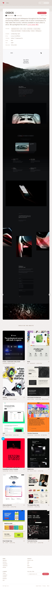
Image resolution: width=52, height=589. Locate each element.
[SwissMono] (14, 453)
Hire (28, 562)
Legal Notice (38, 585)
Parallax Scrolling (26, 30)
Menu (7, 2)
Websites (5, 560)
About (48, 585)
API (28, 563)
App (28, 363)
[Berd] (38, 345)
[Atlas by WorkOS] (14, 489)
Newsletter (29, 567)
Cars (21, 28)
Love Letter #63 (32, 24)
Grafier (12, 38)
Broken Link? (44, 15)
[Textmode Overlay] (38, 525)
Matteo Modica (10, 15)
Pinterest (5, 578)
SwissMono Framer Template (10, 469)
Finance (6, 542)
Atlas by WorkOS (7, 505)
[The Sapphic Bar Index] (38, 489)
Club (25, 28)
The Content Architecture (34, 397)
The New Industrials (32, 433)
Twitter (4, 573)
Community (29, 28)
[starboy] (14, 381)
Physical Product (12, 399)
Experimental (32, 363)
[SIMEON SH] (38, 453)
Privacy (44, 585)
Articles (4, 567)
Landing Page (14, 33)
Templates (5, 563)
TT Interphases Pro (18, 38)
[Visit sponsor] (24, 361)
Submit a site (30, 560)
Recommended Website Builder (9, 363)
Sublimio (19, 15)
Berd (28, 361)
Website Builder (45, 399)
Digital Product (30, 399)
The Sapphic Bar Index (33, 505)
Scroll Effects (17, 36)
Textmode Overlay (32, 541)
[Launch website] (48, 361)
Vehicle (32, 30)
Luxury (12, 36)
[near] (14, 417)
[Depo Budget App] (14, 525)
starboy (5, 397)
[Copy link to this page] (16, 13)
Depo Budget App (7, 541)
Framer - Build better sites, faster (11, 361)
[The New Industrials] (38, 417)
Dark (12, 40)
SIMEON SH (30, 469)
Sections (4, 562)
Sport (19, 33)
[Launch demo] (24, 469)
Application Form (15, 28)
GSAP (12, 42)
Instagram (5, 575)
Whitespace (38, 30)
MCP (28, 565)
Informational (30, 506)
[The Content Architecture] (38, 381)
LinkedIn (4, 576)
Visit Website (41, 12)
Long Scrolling (37, 28)
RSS (4, 580)
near (4, 433)
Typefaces (5, 565)
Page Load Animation (16, 30)
